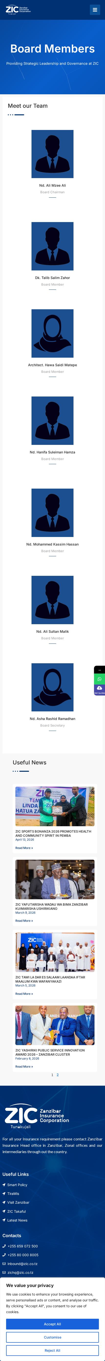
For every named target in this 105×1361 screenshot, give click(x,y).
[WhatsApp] (99, 679)
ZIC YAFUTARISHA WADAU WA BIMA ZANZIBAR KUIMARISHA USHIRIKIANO (51, 906)
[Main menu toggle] (95, 10)
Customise (52, 1337)
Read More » (24, 848)
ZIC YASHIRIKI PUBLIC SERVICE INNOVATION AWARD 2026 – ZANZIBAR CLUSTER (50, 1052)
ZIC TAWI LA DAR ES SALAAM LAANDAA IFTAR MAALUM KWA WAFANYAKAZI (50, 979)
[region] (52, 1319)
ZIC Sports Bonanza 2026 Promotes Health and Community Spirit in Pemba (53, 833)
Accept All (52, 1324)
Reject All (52, 1350)
